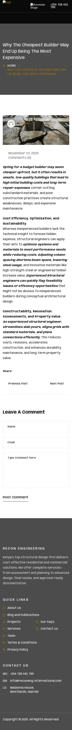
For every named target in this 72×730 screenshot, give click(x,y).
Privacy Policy (17, 649)
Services (14, 628)
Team (11, 635)
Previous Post (17, 383)
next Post (58, 383)
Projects (14, 622)
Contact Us (49, 628)
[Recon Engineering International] (21, 9)
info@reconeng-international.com (35, 681)
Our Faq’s (47, 622)
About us (14, 608)
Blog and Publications (23, 615)
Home (12, 65)
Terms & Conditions (22, 642)
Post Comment (15, 497)
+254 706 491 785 (59, 6)
